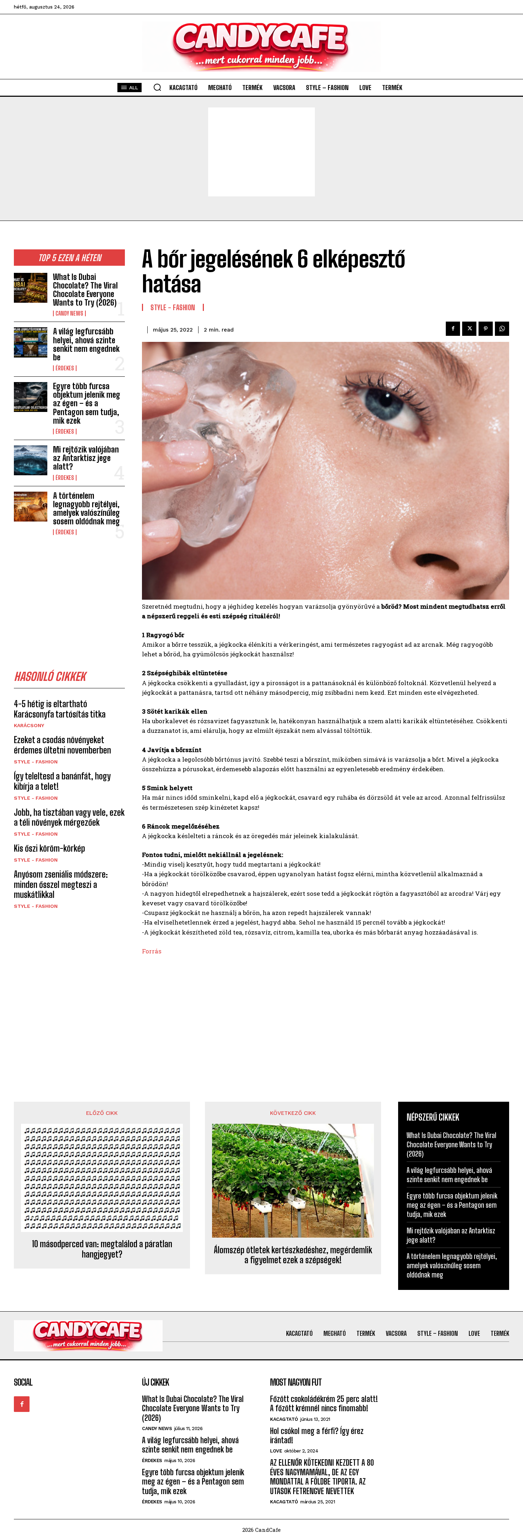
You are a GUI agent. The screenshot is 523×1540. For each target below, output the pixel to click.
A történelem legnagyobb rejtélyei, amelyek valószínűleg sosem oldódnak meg (86, 508)
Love (276, 1451)
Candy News (69, 313)
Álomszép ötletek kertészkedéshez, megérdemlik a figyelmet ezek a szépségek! (293, 1255)
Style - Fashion (36, 761)
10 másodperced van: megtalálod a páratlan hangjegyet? (102, 1249)
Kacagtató (284, 1419)
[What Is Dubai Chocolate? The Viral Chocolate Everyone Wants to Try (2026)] (30, 288)
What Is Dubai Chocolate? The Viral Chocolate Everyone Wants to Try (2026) (85, 290)
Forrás (152, 951)
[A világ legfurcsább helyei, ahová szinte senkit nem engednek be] (30, 342)
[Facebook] (453, 329)
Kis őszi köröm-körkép (49, 848)
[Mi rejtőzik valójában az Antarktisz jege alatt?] (30, 460)
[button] (157, 87)
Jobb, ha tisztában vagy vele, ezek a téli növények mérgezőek (69, 817)
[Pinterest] (486, 329)
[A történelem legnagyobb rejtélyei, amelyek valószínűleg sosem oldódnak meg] (30, 507)
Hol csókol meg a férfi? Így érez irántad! (317, 1435)
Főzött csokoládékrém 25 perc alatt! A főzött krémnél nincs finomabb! (324, 1403)
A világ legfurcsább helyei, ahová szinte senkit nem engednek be (86, 344)
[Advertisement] (261, 151)
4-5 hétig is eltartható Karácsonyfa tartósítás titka (60, 709)
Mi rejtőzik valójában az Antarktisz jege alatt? (86, 458)
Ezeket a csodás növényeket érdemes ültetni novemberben (62, 745)
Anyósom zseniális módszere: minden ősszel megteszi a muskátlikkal (61, 884)
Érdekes (65, 368)
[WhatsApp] (502, 329)
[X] (469, 329)
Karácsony (29, 725)
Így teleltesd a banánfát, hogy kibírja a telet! (62, 781)
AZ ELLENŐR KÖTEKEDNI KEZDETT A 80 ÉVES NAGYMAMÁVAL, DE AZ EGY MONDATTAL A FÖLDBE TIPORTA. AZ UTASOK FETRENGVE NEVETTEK (322, 1477)
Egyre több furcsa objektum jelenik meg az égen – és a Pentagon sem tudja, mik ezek (86, 403)
